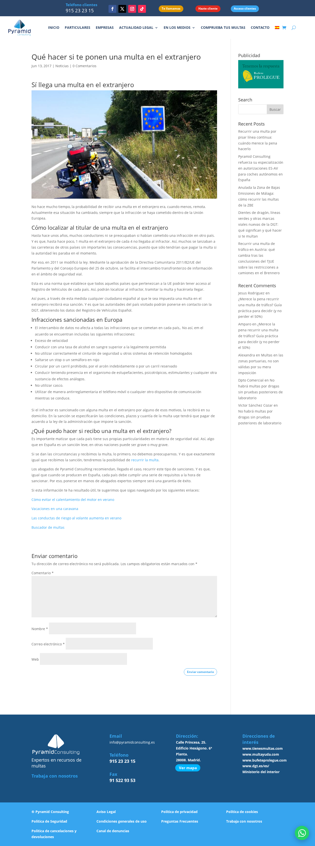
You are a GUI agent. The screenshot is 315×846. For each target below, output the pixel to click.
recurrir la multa (144, 460)
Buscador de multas (48, 527)
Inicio (53, 27)
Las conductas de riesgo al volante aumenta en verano (76, 518)
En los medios (177, 27)
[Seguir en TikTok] (142, 9)
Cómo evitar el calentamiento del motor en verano (73, 499)
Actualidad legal (136, 27)
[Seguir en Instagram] (132, 9)
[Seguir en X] (122, 9)
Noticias (62, 66)
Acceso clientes (245, 8)
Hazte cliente (208, 8)
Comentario (43, 573)
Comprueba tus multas (223, 27)
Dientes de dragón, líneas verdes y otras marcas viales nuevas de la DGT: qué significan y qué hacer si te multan (260, 224)
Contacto (260, 27)
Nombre (40, 628)
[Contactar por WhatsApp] (302, 833)
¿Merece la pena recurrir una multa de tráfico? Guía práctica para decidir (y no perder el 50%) (259, 336)
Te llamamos (171, 8)
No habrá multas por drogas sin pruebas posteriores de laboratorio (259, 417)
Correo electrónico (48, 644)
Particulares (77, 27)
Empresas (105, 27)
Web (35, 659)
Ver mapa (188, 768)
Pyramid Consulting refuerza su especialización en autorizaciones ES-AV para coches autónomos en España (260, 168)
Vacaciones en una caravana (55, 508)
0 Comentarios (84, 66)
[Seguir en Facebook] (112, 9)
